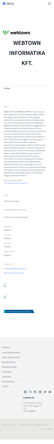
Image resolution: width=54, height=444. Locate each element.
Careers (5, 386)
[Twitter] (45, 392)
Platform (6, 347)
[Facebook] (25, 392)
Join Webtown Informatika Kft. (16, 183)
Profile (7, 88)
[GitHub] (30, 392)
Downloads (6, 371)
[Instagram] (35, 392)
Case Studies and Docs (11, 352)
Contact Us (28, 397)
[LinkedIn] (40, 392)
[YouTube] (49, 392)
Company (6, 376)
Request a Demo (9, 362)
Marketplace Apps (9, 367)
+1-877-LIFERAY (29, 411)
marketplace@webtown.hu (15, 268)
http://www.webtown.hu (14, 273)
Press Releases (8, 381)
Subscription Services (11, 357)
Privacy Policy (47, 429)
